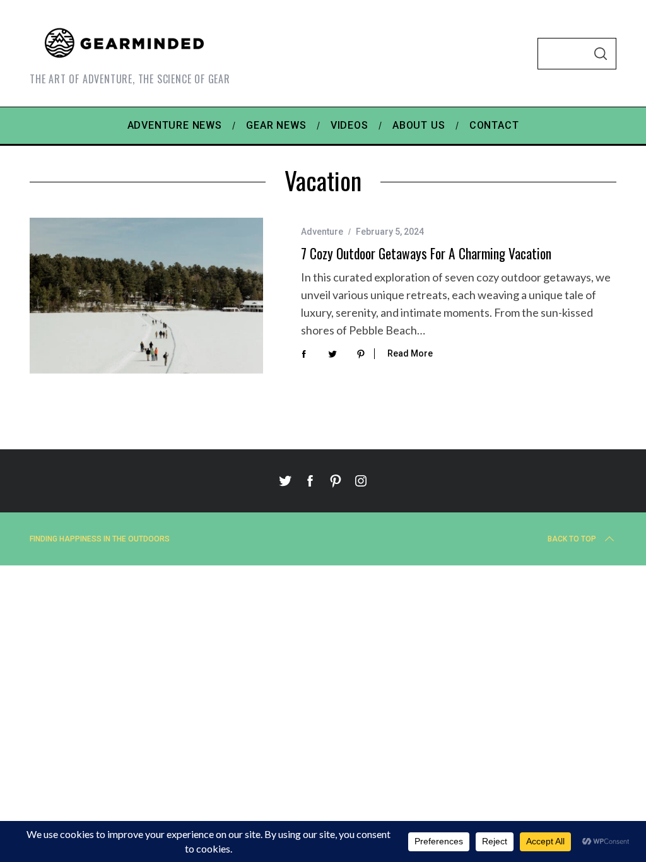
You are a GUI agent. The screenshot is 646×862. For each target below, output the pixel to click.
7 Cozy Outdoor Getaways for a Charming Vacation (426, 253)
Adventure (322, 232)
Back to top (572, 538)
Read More (410, 353)
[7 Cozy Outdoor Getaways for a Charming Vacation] (146, 296)
